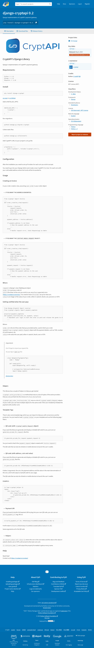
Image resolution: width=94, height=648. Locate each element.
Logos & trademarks (35, 589)
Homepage (74, 41)
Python (73, 127)
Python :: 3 (74, 129)
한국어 (90, 630)
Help (58, 4)
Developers (74, 105)
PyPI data (72, 49)
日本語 (24, 630)
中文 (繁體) (66, 630)
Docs (64, 4)
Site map (47, 618)
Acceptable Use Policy (80, 591)
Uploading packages (12, 584)
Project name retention (12, 589)
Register (87, 4)
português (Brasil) (31, 630)
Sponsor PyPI (58, 589)
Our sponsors (35, 591)
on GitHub (12, 98)
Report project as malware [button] (80, 135)
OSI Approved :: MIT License (79, 110)
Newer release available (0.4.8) (79, 55)
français (18, 630)
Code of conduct (81, 586)
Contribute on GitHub (57, 584)
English (73, 116)
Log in (80, 4)
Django (73, 99)
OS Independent (76, 121)
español (13, 630)
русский (73, 630)
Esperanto (84, 630)
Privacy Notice (80, 589)
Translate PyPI (57, 586)
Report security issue (81, 584)
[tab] (9, 31)
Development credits (57, 591)
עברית (78, 630)
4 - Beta (73, 94)
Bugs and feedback (58, 582)
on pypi (5, 98)
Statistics (35, 586)
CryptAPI (76, 76)
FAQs (12, 591)
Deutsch (52, 630)
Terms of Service (81, 582)
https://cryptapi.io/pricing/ (11, 295)
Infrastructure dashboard (35, 584)
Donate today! (47, 608)
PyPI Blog (35, 582)
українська (40, 630)
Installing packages (12, 582)
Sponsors (72, 4)
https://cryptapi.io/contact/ (19, 558)
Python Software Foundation (46, 613)
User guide (12, 586)
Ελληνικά (47, 630)
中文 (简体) (59, 630)
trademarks (64, 611)
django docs (9, 376)
